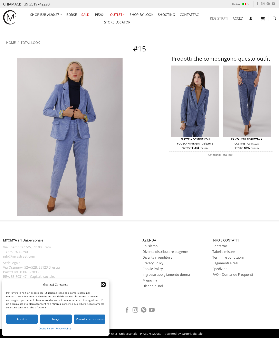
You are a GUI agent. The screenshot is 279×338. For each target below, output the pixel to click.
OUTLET (116, 14)
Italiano (236, 4)
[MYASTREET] (9, 17)
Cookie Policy (46, 328)
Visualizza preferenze (90, 319)
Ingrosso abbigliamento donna (166, 274)
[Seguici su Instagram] (262, 4)
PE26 (99, 14)
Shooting (166, 14)
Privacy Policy (63, 328)
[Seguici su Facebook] (257, 4)
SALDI (85, 14)
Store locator (117, 22)
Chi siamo (150, 246)
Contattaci (190, 14)
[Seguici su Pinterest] (268, 4)
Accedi (238, 18)
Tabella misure (223, 251)
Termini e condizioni (228, 257)
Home (11, 42)
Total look (30, 42)
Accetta (22, 319)
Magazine (150, 280)
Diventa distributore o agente (165, 251)
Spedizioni (220, 269)
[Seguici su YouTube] (273, 4)
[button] (103, 284)
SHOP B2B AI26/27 (44, 14)
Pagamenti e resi (225, 263)
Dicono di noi (153, 286)
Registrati (219, 18)
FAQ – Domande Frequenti (232, 274)
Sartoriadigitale (192, 334)
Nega (56, 319)
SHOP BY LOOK (141, 14)
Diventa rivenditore (157, 257)
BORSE (71, 14)
